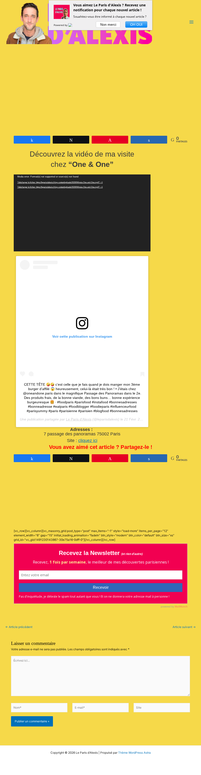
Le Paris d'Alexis (78, 419)
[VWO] (73, 25)
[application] (82, 212)
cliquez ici (87, 440)
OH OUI (136, 24)
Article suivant (184, 627)
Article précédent (18, 627)
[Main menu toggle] (191, 22)
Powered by (61, 25)
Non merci (108, 24)
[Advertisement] (100, 81)
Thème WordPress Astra (134, 752)
